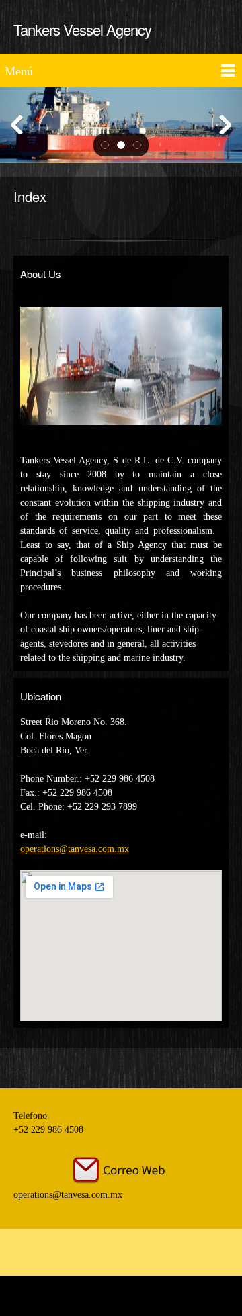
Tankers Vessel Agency (82, 29)
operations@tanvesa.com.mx (74, 849)
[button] (105, 145)
